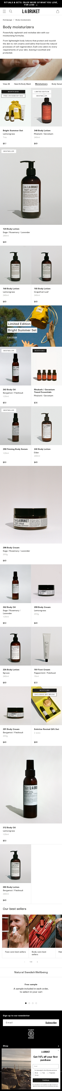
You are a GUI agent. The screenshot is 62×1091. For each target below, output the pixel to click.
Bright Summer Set (13, 130)
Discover (12, 337)
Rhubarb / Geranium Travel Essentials (44, 390)
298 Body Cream (11, 547)
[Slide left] (24, 962)
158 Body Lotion (11, 288)
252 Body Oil (9, 607)
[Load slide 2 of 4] (29, 1003)
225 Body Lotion (11, 669)
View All (6, 84)
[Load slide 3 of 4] (32, 1003)
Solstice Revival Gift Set (46, 729)
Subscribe (51, 1022)
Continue (45, 1080)
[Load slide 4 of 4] (36, 1003)
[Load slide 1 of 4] (26, 1003)
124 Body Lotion (11, 229)
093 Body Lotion (11, 887)
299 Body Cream (42, 607)
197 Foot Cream (42, 669)
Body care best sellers (39, 953)
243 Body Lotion (42, 449)
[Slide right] (37, 962)
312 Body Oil (9, 827)
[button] (4, 11)
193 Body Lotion (42, 288)
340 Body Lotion (42, 130)
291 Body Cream (11, 729)
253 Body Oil (9, 389)
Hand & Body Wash (22, 84)
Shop (5, 1046)
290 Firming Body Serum (15, 449)
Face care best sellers (15, 952)
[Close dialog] (58, 1050)
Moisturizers (41, 84)
